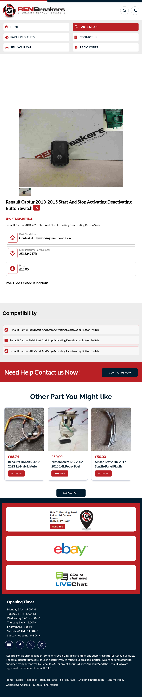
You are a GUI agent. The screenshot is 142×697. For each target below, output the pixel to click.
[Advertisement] (71, 79)
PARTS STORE (89, 27)
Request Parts (48, 679)
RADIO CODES (89, 47)
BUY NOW (16, 473)
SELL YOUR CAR (21, 47)
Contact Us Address (18, 684)
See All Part (71, 492)
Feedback (31, 679)
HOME (14, 27)
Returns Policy (115, 679)
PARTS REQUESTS (22, 37)
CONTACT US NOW (120, 372)
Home (9, 679)
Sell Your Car (67, 679)
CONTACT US (88, 37)
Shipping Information (91, 679)
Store (19, 679)
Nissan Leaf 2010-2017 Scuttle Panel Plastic (110, 464)
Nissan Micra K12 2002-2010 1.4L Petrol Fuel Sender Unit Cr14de (67, 464)
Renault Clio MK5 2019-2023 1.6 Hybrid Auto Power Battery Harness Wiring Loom (24, 464)
